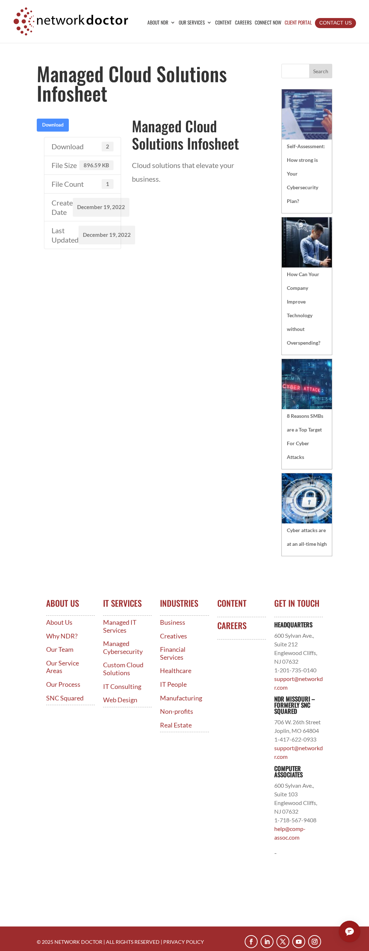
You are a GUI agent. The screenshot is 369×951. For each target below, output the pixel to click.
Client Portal (298, 23)
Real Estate (176, 725)
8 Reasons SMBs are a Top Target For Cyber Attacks (305, 436)
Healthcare (175, 670)
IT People (173, 684)
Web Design (120, 700)
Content (223, 23)
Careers (243, 23)
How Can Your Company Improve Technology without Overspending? (303, 308)
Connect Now (268, 23)
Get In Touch (296, 603)
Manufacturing (181, 698)
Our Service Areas (62, 667)
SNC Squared (65, 698)
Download (52, 125)
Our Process (63, 684)
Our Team (60, 649)
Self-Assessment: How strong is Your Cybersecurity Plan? (306, 173)
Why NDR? (61, 636)
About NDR (157, 23)
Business (172, 622)
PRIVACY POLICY (183, 942)
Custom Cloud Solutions (123, 669)
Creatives (173, 636)
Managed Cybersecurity (123, 647)
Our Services (192, 23)
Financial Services (173, 653)
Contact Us (335, 23)
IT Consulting (122, 686)
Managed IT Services (120, 626)
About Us (59, 622)
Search (320, 71)
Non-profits (176, 711)
